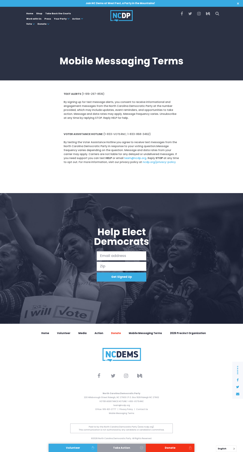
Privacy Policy (126, 409)
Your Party (60, 18)
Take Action (121, 448)
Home (29, 13)
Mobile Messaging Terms (145, 333)
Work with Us (33, 18)
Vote (29, 23)
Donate (42, 23)
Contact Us (142, 409)
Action (76, 18)
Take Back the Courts (58, 13)
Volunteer (63, 333)
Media (82, 333)
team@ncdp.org (121, 405)
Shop (39, 13)
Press (47, 18)
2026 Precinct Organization (188, 333)
